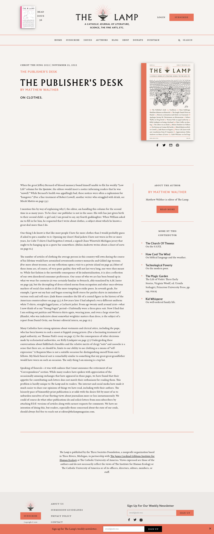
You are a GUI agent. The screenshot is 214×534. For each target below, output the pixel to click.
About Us (57, 504)
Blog (115, 40)
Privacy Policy (61, 516)
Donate (138, 40)
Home (58, 40)
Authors (102, 40)
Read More (167, 209)
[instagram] (141, 520)
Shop (125, 40)
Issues (88, 40)
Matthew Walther (42, 90)
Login (161, 17)
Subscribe (181, 17)
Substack (153, 40)
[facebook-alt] (129, 520)
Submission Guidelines (67, 510)
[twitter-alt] (135, 520)
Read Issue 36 (40, 16)
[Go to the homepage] (107, 12)
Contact (57, 522)
